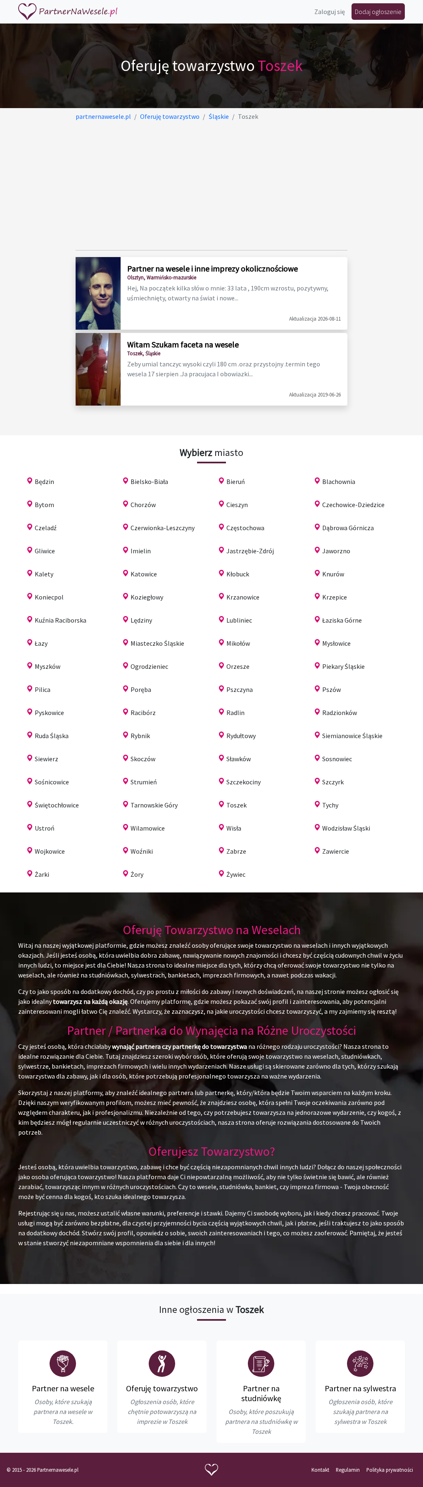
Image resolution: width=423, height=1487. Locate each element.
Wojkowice (50, 851)
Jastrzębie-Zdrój (250, 551)
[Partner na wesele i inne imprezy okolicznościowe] (98, 293)
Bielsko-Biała (149, 481)
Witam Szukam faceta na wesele (183, 344)
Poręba (141, 689)
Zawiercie (335, 851)
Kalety (44, 574)
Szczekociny (243, 782)
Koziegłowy (147, 597)
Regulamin (348, 1469)
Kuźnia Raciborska (60, 620)
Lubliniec (239, 620)
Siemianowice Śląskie (352, 736)
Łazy (41, 643)
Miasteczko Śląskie (157, 643)
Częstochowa (245, 528)
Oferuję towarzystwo (162, 1388)
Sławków (238, 759)
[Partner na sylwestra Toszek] (360, 1363)
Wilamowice (148, 828)
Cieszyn (237, 504)
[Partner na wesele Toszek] (62, 1363)
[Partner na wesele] (67, 11)
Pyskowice (49, 712)
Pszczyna (239, 689)
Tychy (330, 805)
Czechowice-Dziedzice (353, 504)
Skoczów (143, 759)
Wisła (233, 828)
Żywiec (235, 874)
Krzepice (334, 597)
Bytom (44, 504)
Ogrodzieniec (149, 666)
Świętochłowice (57, 805)
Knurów (333, 574)
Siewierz (46, 759)
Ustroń (45, 828)
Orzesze (238, 666)
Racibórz (143, 712)
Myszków (47, 666)
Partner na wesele (63, 1388)
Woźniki (142, 851)
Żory (137, 874)
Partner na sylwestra (360, 1388)
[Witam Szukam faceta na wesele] (98, 369)
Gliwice (45, 551)
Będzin (44, 481)
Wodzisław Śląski (346, 828)
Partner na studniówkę (261, 1393)
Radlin (235, 712)
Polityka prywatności (389, 1469)
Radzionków (339, 712)
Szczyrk (333, 782)
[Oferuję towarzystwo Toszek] (162, 1363)
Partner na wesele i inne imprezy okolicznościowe (212, 268)
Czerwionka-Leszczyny (163, 528)
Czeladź (46, 528)
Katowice (144, 574)
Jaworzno (336, 551)
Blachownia (338, 481)
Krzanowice (242, 597)
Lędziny (141, 620)
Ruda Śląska (52, 736)
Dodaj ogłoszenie (378, 11)
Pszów (331, 689)
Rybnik (140, 736)
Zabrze (236, 851)
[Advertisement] (212, 185)
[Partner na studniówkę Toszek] (261, 1363)
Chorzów (143, 504)
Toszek (236, 805)
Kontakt (320, 1469)
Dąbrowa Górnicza (348, 528)
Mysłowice (336, 643)
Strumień (144, 782)
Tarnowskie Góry (154, 805)
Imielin (141, 551)
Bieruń (235, 481)
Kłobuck (237, 574)
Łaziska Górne (342, 620)
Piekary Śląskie (343, 666)
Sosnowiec (337, 759)
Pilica (42, 689)
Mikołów (238, 643)
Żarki (42, 874)
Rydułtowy (241, 736)
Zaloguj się (329, 11)
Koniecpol (49, 597)
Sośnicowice (52, 782)
